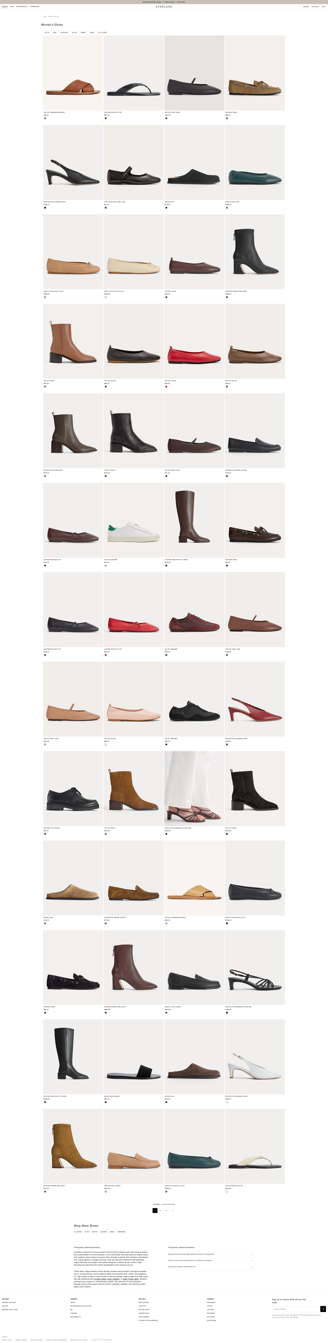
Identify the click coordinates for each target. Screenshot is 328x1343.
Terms (296, 1317)
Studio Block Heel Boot (53, 470)
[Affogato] (45, 297)
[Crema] (105, 297)
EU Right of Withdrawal (148, 1320)
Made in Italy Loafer (173, 1007)
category (64, 32)
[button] (323, 7)
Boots (94, 1232)
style (47, 32)
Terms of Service (21, 1340)
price (92, 32)
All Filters (102, 32)
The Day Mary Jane (172, 112)
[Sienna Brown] (45, 118)
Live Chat (142, 1306)
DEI (71, 1310)
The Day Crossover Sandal (54, 112)
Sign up (5, 1306)
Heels (112, 1232)
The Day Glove (170, 291)
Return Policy (144, 1310)
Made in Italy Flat (232, 202)
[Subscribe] (323, 1309)
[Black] (105, 118)
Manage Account (9, 1302)
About (72, 1302)
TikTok (209, 1306)
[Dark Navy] (45, 1012)
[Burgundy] (166, 297)
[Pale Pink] (105, 744)
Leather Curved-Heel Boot (236, 291)
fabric (83, 32)
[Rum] (226, 655)
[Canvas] (226, 1191)
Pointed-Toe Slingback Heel (55, 202)
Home (45, 16)
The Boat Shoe (231, 112)
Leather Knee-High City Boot (176, 560)
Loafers (103, 1232)
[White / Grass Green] (105, 565)
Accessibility (75, 1317)
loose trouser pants (131, 1279)
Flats (87, 1232)
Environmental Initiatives (80, 1306)
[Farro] (226, 118)
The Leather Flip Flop (112, 112)
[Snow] (226, 1102)
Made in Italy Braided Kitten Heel (178, 828)
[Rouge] (226, 744)
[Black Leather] (45, 207)
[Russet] (105, 833)
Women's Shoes (53, 16)
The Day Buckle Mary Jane (114, 202)
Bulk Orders (144, 1317)
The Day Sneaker (110, 560)
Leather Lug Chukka (52, 828)
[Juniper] (226, 207)
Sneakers (121, 1232)
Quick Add (71, 106)
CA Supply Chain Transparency (56, 1340)
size (54, 32)
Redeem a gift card (10, 1310)
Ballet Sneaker (171, 649)
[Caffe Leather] (166, 833)
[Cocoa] (226, 386)
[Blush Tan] (45, 744)
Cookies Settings (36, 1340)
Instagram (211, 1302)
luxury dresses (113, 1279)
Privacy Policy (285, 1317)
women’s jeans (100, 1279)
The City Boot (49, 381)
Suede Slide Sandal (112, 1096)
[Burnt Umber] (45, 565)
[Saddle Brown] (45, 386)
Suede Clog (169, 202)
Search (306, 7)
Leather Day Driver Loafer (236, 470)
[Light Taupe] (166, 923)
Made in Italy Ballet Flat (53, 291)
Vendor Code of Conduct (79, 1340)
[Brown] (45, 476)
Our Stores (211, 1320)
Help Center (144, 1302)
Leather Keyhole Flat (52, 560)
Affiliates (211, 1317)
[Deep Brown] (166, 476)
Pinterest (211, 1313)
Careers (73, 1313)
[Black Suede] (166, 207)
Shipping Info (144, 1313)
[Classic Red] (166, 386)
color (74, 32)
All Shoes (78, 1232)
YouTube (210, 1310)
